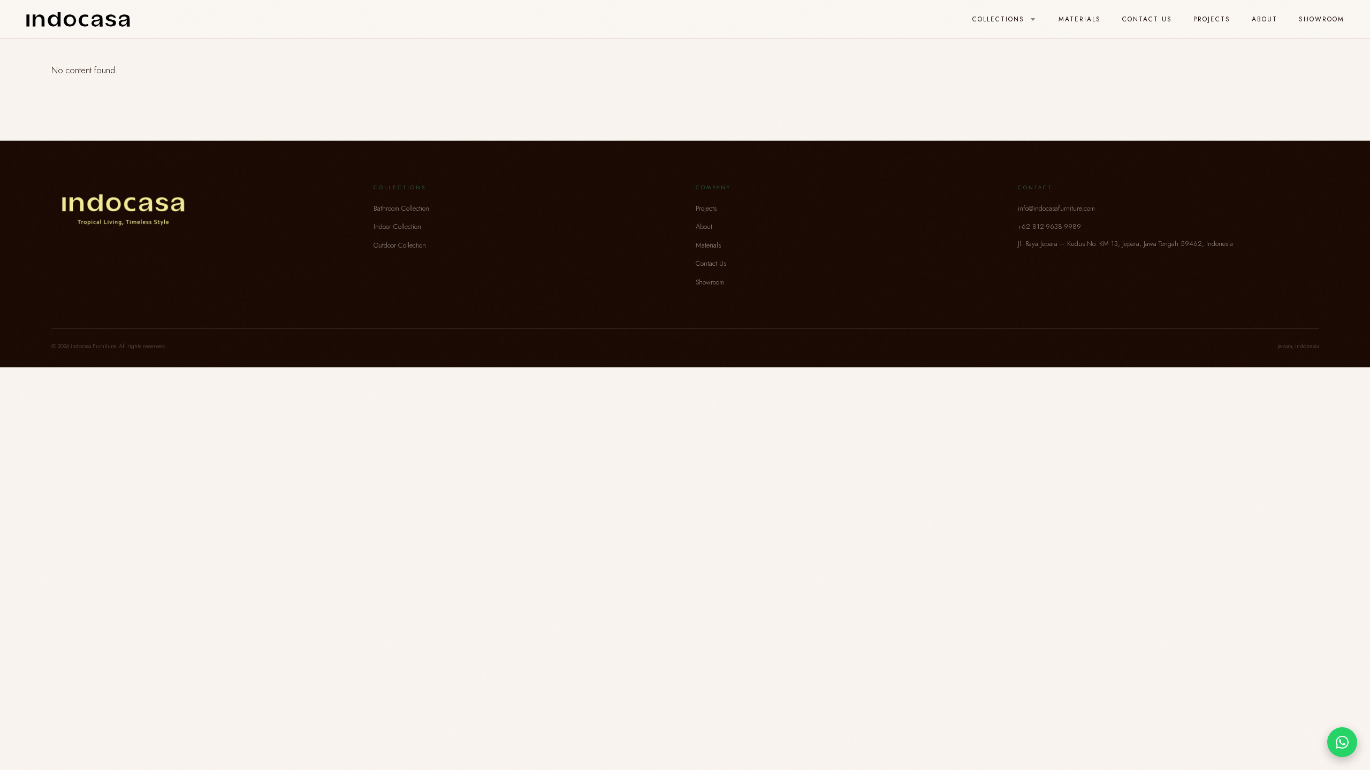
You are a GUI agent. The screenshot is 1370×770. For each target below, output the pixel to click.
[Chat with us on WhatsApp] (1342, 742)
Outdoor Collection (400, 245)
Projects (1211, 19)
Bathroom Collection (401, 208)
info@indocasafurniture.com (1056, 208)
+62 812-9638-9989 (1049, 226)
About (1264, 19)
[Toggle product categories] (1033, 20)
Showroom (1321, 19)
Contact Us (1147, 19)
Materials (1080, 19)
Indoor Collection (397, 226)
